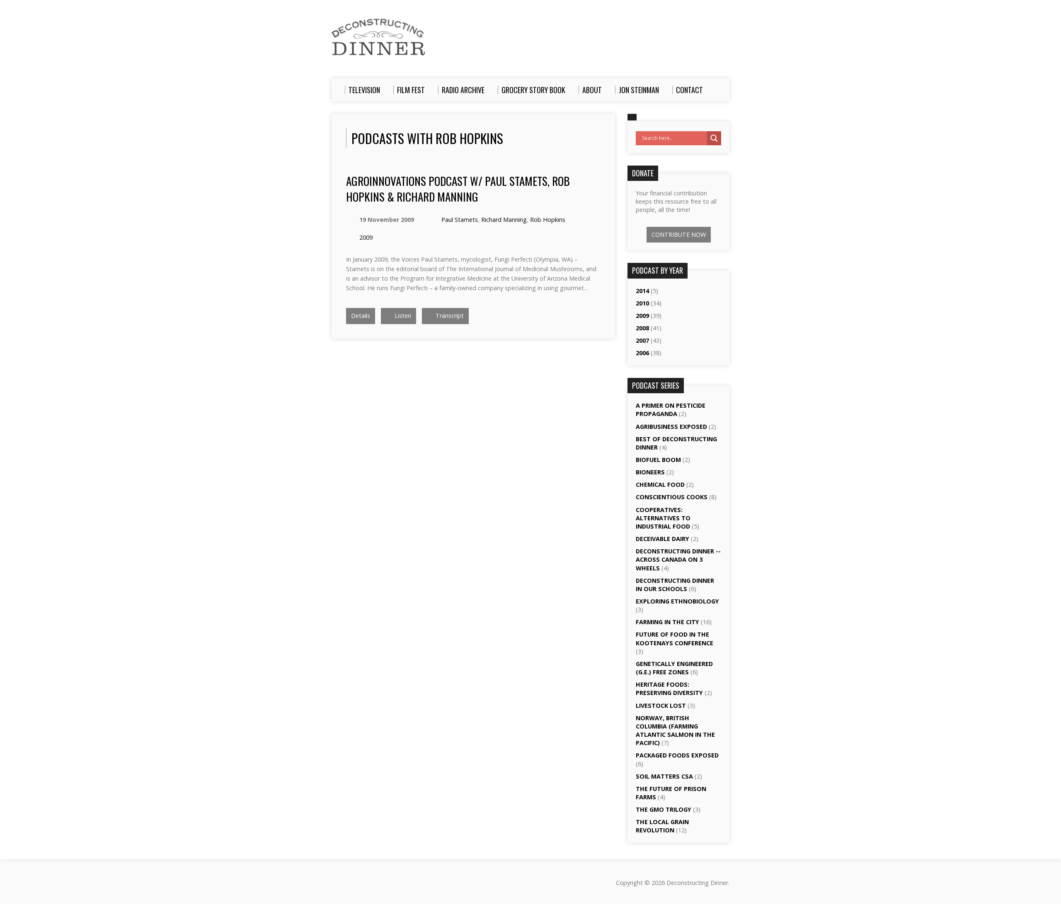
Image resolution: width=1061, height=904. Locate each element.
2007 (642, 340)
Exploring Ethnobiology (677, 601)
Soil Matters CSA (664, 776)
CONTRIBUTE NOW (679, 234)
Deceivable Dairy (662, 539)
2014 (642, 291)
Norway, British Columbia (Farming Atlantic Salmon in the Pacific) (675, 730)
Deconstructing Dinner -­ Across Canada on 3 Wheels (678, 559)
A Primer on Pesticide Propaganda (670, 410)
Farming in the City (667, 622)
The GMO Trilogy (663, 809)
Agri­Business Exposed (671, 426)
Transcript (449, 316)
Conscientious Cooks (671, 497)
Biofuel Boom (658, 460)
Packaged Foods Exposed (677, 755)
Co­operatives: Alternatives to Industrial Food (663, 518)
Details (360, 316)
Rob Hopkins (547, 220)
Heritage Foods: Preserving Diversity (669, 688)
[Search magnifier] (714, 138)
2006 (642, 353)
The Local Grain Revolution (662, 826)
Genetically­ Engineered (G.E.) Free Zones (674, 668)
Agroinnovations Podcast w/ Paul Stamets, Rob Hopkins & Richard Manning (458, 188)
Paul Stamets (459, 220)
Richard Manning (504, 220)
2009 (366, 237)
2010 (642, 303)
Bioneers (650, 472)
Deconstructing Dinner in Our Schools (675, 585)
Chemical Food (660, 484)
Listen (402, 316)
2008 (642, 328)
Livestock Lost (661, 705)
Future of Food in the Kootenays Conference (674, 638)
